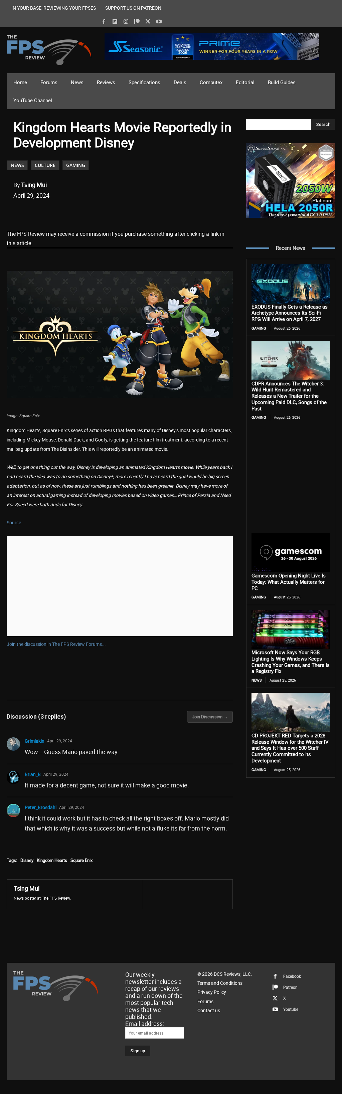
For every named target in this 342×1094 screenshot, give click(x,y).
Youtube (290, 1009)
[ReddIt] (91, 212)
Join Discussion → (210, 717)
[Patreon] (137, 21)
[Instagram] (126, 21)
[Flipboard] (115, 21)
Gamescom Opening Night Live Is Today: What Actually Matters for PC (288, 581)
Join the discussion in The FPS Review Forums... (56, 644)
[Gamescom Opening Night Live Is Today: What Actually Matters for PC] (290, 553)
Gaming (75, 165)
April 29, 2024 (59, 740)
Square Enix (81, 860)
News (17, 165)
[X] (148, 21)
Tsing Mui (34, 185)
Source (14, 522)
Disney (26, 860)
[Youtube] (159, 21)
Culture (45, 165)
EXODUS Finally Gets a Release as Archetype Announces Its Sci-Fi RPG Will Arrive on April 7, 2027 (289, 313)
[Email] (106, 212)
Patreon (290, 987)
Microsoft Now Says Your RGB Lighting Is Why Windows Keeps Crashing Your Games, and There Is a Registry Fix (290, 661)
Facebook (292, 976)
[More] (138, 212)
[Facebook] (104, 21)
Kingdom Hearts (52, 860)
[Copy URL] (122, 212)
